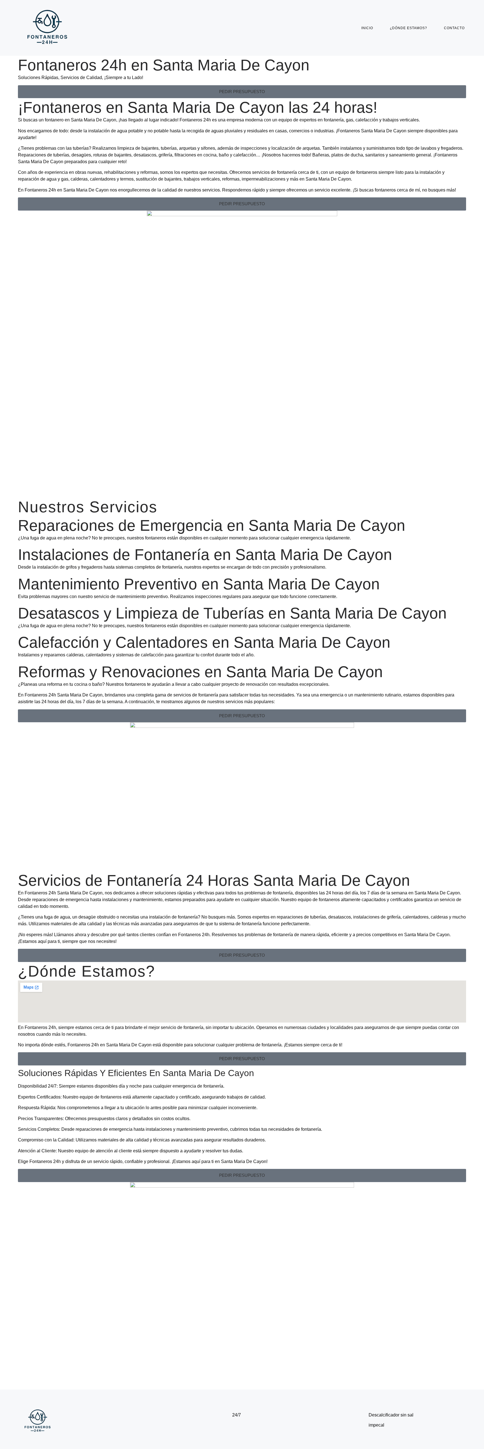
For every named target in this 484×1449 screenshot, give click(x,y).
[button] (242, 91)
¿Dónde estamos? (408, 28)
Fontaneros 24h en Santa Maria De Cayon (164, 65)
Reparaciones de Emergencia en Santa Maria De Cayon (211, 525)
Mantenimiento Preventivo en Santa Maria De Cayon (199, 584)
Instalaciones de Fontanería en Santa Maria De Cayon (205, 554)
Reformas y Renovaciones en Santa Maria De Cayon (200, 671)
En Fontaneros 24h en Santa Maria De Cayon (63, 190)
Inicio (367, 28)
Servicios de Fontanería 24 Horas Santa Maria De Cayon (214, 880)
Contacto (454, 28)
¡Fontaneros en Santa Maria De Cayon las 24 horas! (197, 107)
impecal (376, 1425)
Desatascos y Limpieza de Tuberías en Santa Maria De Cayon (232, 613)
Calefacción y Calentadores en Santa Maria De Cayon (204, 642)
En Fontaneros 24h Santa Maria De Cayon (60, 695)
